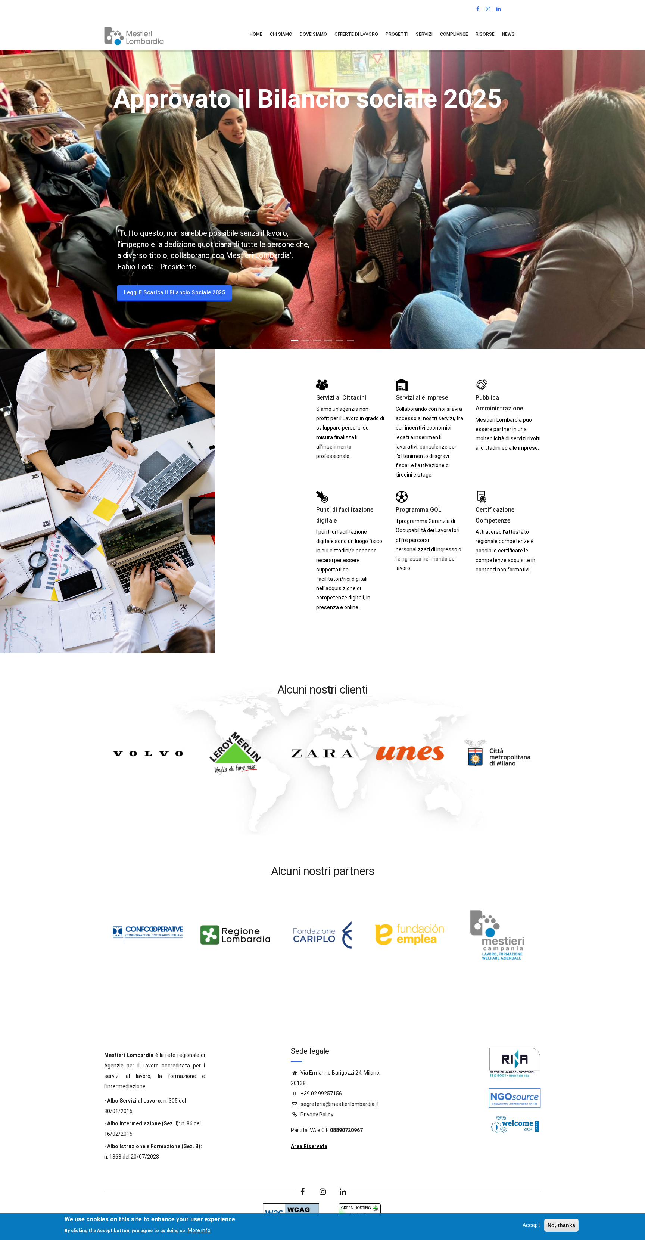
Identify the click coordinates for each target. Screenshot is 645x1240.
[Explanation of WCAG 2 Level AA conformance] (291, 1208)
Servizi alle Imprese (422, 397)
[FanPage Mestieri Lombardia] (478, 9)
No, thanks (561, 1225)
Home (256, 34)
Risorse (485, 34)
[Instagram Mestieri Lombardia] (488, 9)
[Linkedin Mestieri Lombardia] (499, 9)
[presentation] (108, 803)
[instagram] (322, 1192)
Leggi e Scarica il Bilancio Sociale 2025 (174, 292)
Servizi (424, 34)
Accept (531, 1225)
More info (199, 1230)
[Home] (134, 34)
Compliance (454, 34)
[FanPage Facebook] (302, 1192)
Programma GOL (419, 509)
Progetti (397, 34)
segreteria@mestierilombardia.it (339, 1104)
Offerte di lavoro (356, 34)
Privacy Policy (316, 1114)
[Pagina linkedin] (342, 1192)
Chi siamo (281, 34)
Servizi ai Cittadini (341, 397)
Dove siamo (313, 34)
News (508, 34)
